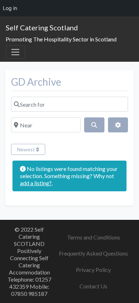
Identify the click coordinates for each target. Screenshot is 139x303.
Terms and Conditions (93, 237)
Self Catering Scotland (42, 27)
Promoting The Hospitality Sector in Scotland (61, 39)
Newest (26, 149)
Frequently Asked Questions (93, 253)
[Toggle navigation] (15, 52)
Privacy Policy (93, 269)
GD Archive (36, 82)
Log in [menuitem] (10, 8)
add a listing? (36, 183)
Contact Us (93, 286)
